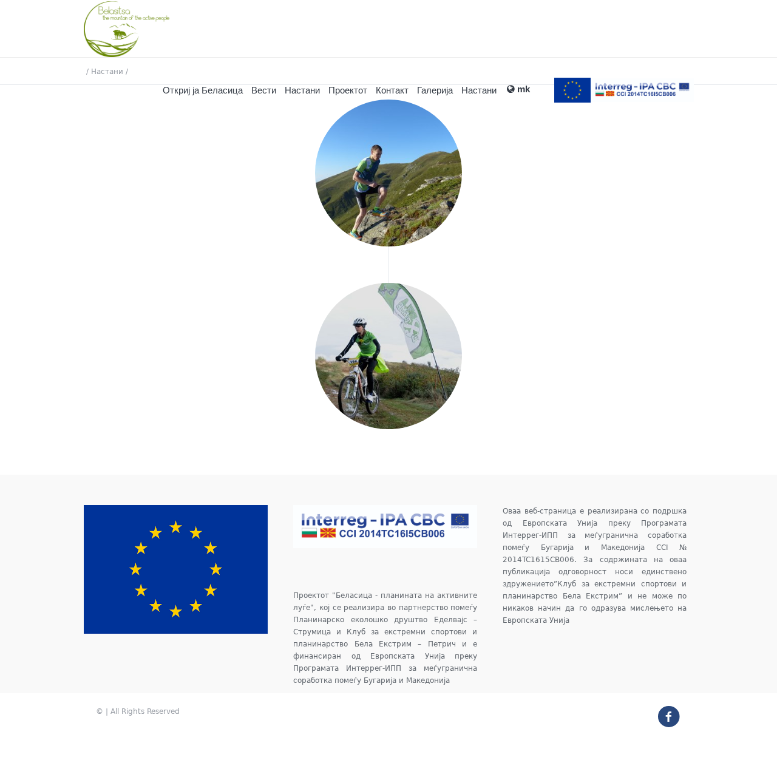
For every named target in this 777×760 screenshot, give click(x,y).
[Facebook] (664, 711)
